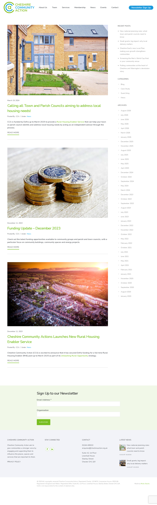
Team (54, 7)
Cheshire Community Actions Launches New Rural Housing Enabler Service (53, 339)
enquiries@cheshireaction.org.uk (94, 448)
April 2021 (125, 265)
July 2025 (124, 155)
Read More (13, 132)
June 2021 (125, 256)
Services (66, 7)
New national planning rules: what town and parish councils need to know (133, 34)
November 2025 (127, 146)
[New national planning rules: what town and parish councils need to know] (122, 447)
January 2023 (126, 221)
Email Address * (44, 399)
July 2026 (124, 115)
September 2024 (127, 181)
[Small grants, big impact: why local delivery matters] (122, 463)
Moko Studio (145, 484)
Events (103, 7)
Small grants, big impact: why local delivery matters (137, 462)
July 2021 (124, 252)
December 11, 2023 (15, 223)
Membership (79, 7)
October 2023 (126, 199)
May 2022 (124, 239)
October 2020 (126, 283)
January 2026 (126, 137)
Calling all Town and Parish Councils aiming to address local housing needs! (54, 108)
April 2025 (125, 168)
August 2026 (126, 110)
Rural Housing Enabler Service (70, 122)
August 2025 (126, 150)
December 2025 (127, 141)
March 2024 (125, 190)
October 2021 (126, 247)
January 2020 (126, 296)
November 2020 (127, 278)
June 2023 (125, 216)
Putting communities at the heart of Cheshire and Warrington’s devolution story (135, 68)
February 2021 (126, 270)
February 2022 (126, 243)
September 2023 (127, 203)
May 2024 (124, 186)
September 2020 (127, 287)
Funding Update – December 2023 (33, 228)
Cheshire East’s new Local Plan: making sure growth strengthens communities (132, 51)
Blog (122, 84)
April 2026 (125, 128)
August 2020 (126, 292)
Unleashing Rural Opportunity (74, 355)
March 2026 (125, 133)
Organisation (43, 410)
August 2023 (126, 208)
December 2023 (127, 194)
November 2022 (127, 230)
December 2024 (127, 172)
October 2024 (126, 177)
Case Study (125, 89)
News (93, 7)
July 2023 (124, 212)
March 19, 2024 (13, 100)
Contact (114, 7)
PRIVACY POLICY (14, 462)
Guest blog (125, 93)
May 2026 (124, 124)
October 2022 (126, 234)
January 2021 (126, 274)
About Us (43, 7)
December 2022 (127, 225)
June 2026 (125, 119)
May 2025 (124, 163)
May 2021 (124, 261)
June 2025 (125, 159)
